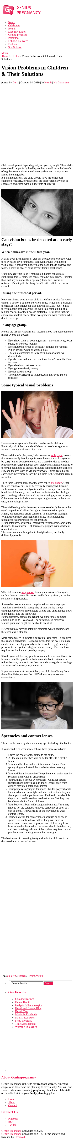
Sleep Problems (23, 1020)
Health (11, 28)
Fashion (12, 44)
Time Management (25, 1023)
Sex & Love (15, 47)
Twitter (12, 1124)
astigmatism (28, 592)
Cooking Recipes (24, 998)
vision (39, 975)
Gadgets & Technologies (28, 1005)
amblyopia (56, 455)
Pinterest (13, 1118)
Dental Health (22, 1002)
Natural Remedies (25, 1017)
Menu (4, 53)
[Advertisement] (37, 124)
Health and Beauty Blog (28, 1008)
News (11, 22)
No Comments (61, 82)
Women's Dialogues (26, 1026)
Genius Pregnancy (11, 1130)
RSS (10, 1121)
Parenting (13, 37)
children (11, 975)
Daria (16, 82)
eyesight (21, 975)
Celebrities (14, 25)
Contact (12, 1105)
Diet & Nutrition (17, 31)
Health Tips (21, 1011)
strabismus (56, 482)
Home (5, 56)
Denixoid (20, 1137)
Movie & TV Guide (26, 1014)
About (11, 1102)
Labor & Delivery (18, 40)
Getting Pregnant (17, 34)
